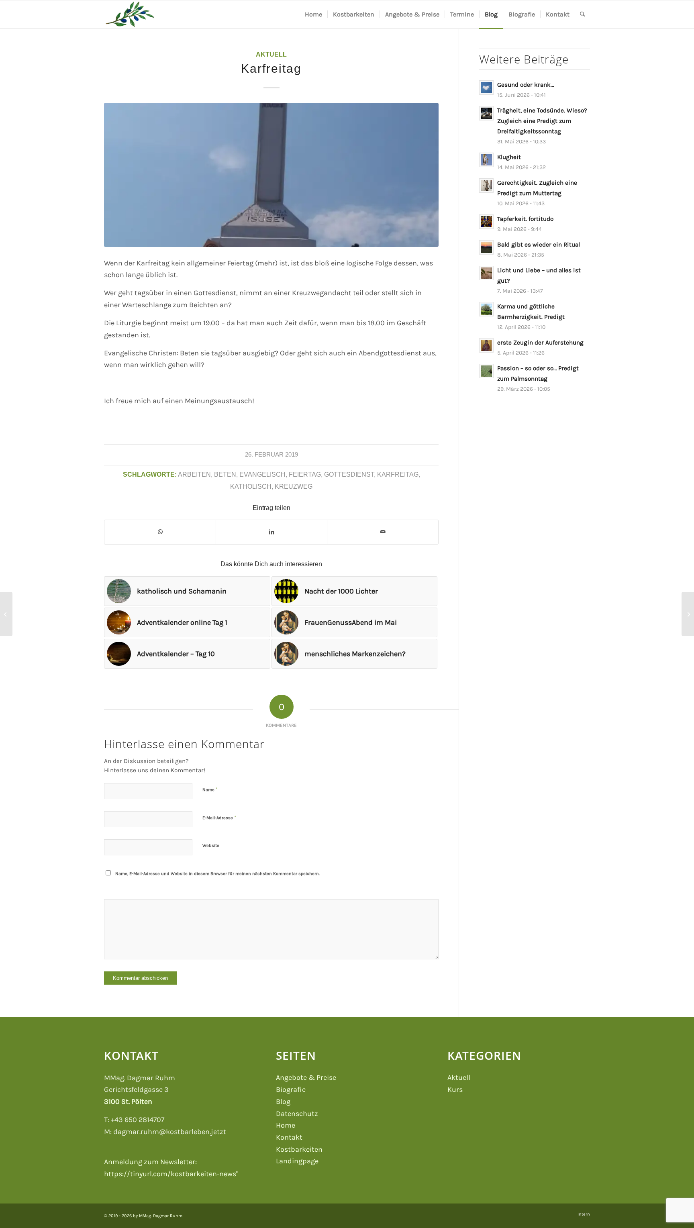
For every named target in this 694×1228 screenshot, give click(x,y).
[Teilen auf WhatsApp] (160, 532)
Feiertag (305, 474)
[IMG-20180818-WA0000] (271, 175)
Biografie (291, 1089)
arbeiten (194, 474)
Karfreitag (397, 474)
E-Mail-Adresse (219, 817)
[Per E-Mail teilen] (382, 532)
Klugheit (509, 157)
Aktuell (271, 54)
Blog (283, 1101)
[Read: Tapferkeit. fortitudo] (486, 221)
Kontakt (289, 1137)
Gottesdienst (349, 474)
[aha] (6, 614)
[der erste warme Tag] (688, 614)
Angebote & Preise (306, 1077)
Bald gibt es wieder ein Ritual (538, 244)
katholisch (250, 486)
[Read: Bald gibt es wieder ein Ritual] (486, 247)
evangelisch (262, 474)
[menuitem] (313, 14)
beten (225, 474)
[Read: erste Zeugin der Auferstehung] (486, 345)
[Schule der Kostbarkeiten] (129, 14)
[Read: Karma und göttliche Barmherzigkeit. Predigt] (486, 309)
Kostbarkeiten (299, 1149)
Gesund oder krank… (525, 84)
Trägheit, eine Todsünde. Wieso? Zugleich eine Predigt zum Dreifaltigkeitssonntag (542, 121)
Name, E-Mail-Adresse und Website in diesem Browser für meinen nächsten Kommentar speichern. (217, 873)
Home (285, 1125)
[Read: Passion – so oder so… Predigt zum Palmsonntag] (486, 371)
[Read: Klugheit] (486, 160)
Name (210, 789)
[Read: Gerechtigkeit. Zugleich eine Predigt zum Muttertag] (486, 185)
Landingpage (297, 1161)
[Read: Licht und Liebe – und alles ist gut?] (486, 273)
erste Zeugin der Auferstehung (540, 342)
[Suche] (582, 14)
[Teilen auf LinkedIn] (271, 532)
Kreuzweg (293, 486)
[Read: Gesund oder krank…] (486, 87)
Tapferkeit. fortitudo (525, 218)
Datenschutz (297, 1113)
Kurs (455, 1089)
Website (210, 845)
